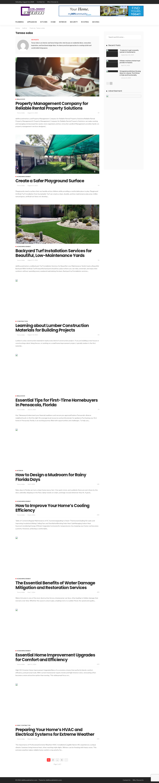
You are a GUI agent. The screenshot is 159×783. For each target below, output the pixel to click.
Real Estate (21, 99)
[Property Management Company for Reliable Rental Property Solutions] (57, 76)
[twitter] (135, 2)
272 (98, 739)
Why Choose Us (52, 2)
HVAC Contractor (23, 725)
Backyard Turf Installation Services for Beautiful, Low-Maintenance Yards (53, 253)
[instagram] (142, 2)
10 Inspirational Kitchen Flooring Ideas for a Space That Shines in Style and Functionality (130, 73)
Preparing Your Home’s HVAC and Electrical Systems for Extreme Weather (54, 732)
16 (98, 260)
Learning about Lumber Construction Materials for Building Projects (52, 328)
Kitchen (43, 22)
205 (98, 515)
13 (98, 113)
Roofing (85, 22)
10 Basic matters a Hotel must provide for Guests (130, 62)
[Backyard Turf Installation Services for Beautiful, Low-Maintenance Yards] (57, 224)
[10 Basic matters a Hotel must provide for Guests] (112, 63)
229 (98, 664)
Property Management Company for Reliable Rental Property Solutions (51, 106)
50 (98, 335)
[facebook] (132, 2)
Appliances (32, 22)
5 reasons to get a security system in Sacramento (129, 51)
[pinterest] (138, 2)
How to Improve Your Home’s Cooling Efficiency (52, 508)
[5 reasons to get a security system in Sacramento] (112, 53)
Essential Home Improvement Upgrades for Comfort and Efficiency (55, 657)
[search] (140, 22)
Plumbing (19, 22)
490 (98, 592)
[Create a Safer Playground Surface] (57, 154)
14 (98, 185)
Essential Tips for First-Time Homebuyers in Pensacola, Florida (56, 402)
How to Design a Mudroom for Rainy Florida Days (50, 477)
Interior (62, 22)
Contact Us (41, 2)
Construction (22, 321)
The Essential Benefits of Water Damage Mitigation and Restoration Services (55, 585)
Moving (95, 22)
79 (98, 409)
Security (74, 22)
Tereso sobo (21, 113)
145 (98, 484)
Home (53, 22)
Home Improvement (24, 176)
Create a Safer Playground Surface (49, 181)
